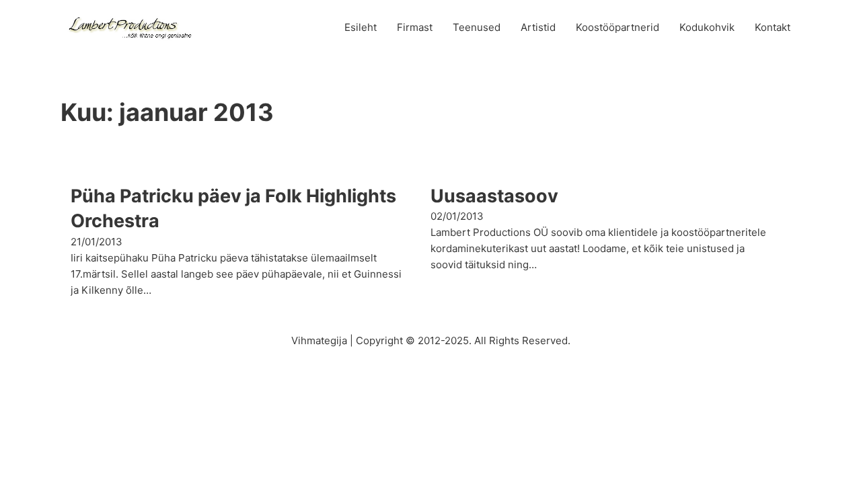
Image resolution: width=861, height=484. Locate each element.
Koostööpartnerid (617, 27)
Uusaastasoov (494, 196)
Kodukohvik (707, 27)
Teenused (476, 27)
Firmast (415, 27)
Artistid (538, 27)
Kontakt (772, 27)
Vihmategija (319, 340)
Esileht (360, 27)
